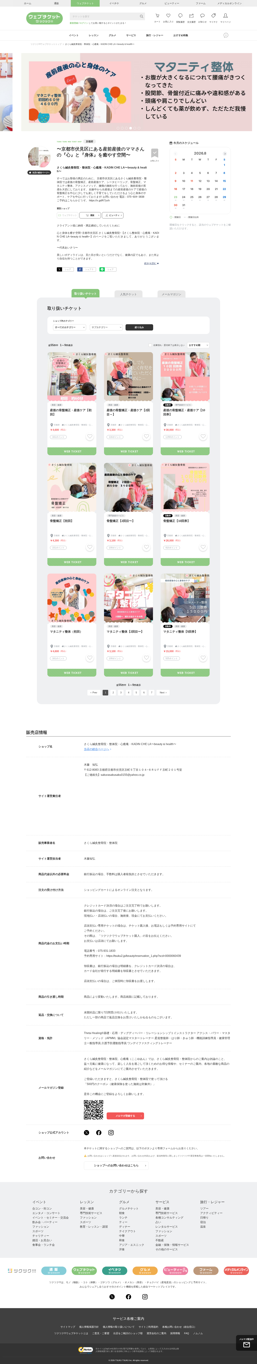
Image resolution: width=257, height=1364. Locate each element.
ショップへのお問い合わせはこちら (116, 1165)
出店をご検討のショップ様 (128, 1333)
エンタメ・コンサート (46, 1213)
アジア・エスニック (131, 1244)
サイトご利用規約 (148, 1326)
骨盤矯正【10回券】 (176, 521)
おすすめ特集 (180, 35)
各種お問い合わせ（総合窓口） (179, 1326)
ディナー (124, 1226)
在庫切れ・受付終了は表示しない (169, 345)
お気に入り (154, 161)
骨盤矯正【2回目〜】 (121, 521)
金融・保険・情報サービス (172, 1244)
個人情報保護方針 (89, 1326)
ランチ (123, 1217)
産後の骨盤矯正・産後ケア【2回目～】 (128, 412)
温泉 (203, 1226)
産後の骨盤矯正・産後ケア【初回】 (71, 412)
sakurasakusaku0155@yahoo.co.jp (122, 774)
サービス (162, 1202)
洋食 (122, 1249)
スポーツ (38, 1231)
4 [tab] (131, 128)
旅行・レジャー (212, 1202)
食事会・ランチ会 (43, 1244)
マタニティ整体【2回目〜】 (125, 631)
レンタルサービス (166, 1226)
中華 (122, 1235)
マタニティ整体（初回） (66, 631)
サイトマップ (67, 1326)
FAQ (186, 1333)
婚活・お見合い (42, 1240)
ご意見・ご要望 (100, 1333)
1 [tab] (118, 128)
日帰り (204, 1217)
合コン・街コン (42, 1208)
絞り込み (139, 327)
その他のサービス (166, 1249)
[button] (225, 154)
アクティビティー (211, 1213)
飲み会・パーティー (45, 1222)
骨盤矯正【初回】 (62, 521)
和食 (122, 1240)
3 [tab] (126, 128)
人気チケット (128, 294)
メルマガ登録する (125, 1115)
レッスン (87, 1202)
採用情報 (175, 1333)
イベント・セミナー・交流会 (50, 1217)
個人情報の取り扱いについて (119, 1326)
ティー (123, 1222)
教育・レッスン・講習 (94, 1226)
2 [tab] (122, 128)
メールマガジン (171, 294)
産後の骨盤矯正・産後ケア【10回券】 (184, 412)
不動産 (159, 1240)
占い (158, 1222)
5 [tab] (135, 128)
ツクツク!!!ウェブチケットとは (71, 1333)
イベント (39, 1202)
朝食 (122, 1213)
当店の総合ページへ (39, 172)
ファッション (40, 1226)
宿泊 (203, 1222)
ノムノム (198, 1333)
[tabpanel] (128, 92)
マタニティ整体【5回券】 (180, 631)
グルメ (124, 1202)
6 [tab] (139, 128)
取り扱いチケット (85, 293)
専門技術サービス (91, 1213)
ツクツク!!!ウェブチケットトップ (46, 44)
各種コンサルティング (169, 1217)
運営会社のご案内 (156, 1333)
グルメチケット (129, 1208)
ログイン (84, 23)
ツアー (204, 1208)
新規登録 (74, 23)
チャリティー (40, 1235)
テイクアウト (127, 1231)
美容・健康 (87, 1208)
